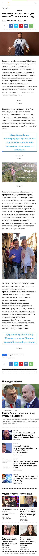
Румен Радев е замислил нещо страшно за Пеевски (18, 414)
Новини (4, 410)
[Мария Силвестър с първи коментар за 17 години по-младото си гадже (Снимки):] (10, 530)
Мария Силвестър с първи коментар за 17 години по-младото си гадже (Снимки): (9, 541)
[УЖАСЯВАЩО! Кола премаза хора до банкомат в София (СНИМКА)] (7, 478)
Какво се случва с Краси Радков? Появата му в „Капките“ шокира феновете (26, 435)
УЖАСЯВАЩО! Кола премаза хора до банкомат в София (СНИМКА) (25, 479)
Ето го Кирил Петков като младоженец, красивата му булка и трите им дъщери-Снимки (28, 513)
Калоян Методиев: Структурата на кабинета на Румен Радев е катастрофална (25, 449)
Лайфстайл (5, 8)
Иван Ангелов (11, 20)
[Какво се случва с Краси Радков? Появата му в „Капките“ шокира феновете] (7, 435)
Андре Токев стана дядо (15, 355)
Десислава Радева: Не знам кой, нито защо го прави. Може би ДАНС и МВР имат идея (25, 464)
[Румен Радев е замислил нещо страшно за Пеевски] (20, 396)
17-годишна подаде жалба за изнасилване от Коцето (10, 512)
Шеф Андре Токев (8, 358)
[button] (35, 3)
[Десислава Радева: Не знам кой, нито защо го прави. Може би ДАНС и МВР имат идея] (7, 463)
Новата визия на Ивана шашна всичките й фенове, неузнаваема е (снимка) (28, 541)
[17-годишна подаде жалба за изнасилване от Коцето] (10, 501)
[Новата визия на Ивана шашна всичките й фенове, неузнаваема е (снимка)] (28, 530)
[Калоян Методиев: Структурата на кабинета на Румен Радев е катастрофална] (7, 448)
